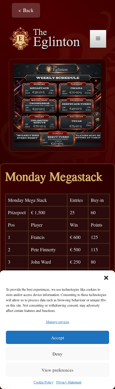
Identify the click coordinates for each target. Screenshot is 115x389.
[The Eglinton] (46, 38)
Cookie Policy (43, 382)
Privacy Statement (68, 382)
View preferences (57, 370)
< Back (26, 10)
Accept (57, 337)
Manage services (57, 321)
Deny (57, 354)
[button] (106, 278)
